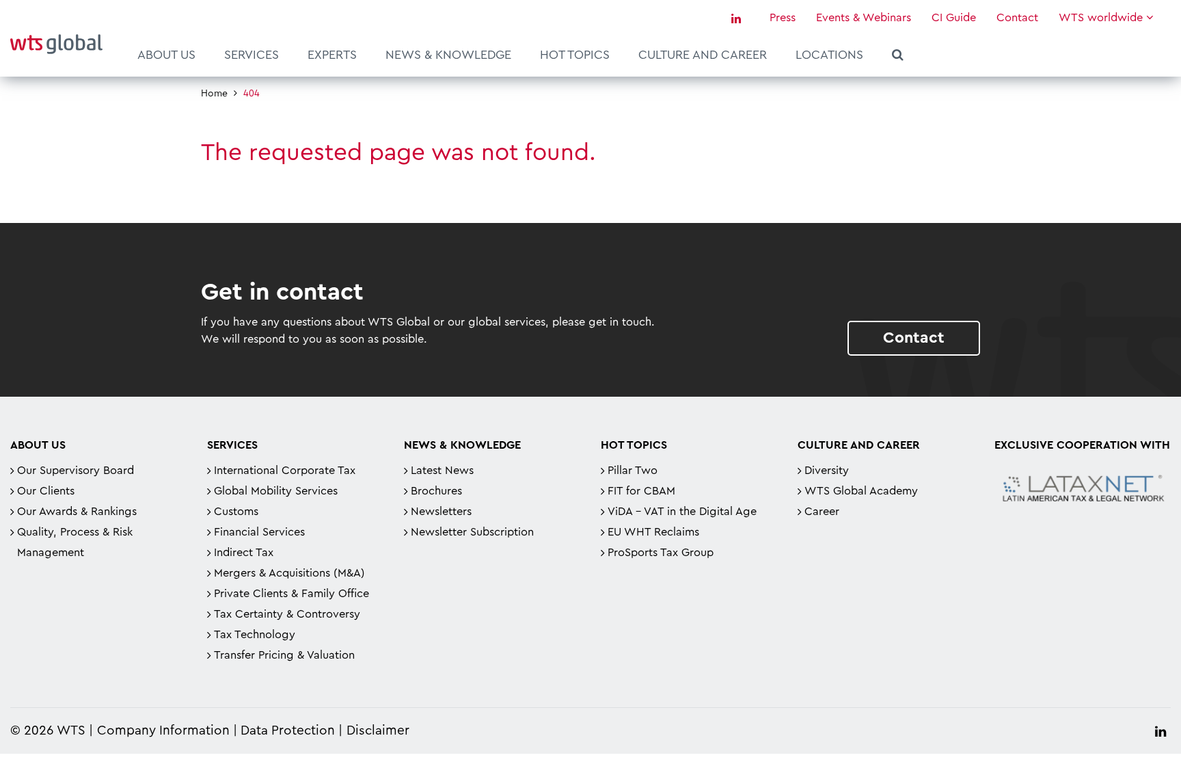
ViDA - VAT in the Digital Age (682, 511)
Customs (236, 511)
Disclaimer (378, 730)
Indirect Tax (243, 552)
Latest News (442, 470)
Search (898, 56)
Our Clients (45, 491)
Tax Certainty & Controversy (287, 614)
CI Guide (954, 17)
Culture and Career (702, 55)
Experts (332, 55)
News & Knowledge (448, 55)
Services (251, 55)
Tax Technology (254, 634)
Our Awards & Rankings (77, 511)
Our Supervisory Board (75, 470)
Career (821, 511)
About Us (166, 55)
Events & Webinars (863, 17)
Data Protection (288, 730)
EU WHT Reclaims (653, 532)
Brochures (436, 491)
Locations (829, 55)
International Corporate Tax (284, 470)
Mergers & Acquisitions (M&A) (289, 573)
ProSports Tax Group (661, 552)
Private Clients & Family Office (291, 593)
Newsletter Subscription (472, 532)
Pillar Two (632, 470)
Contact (1017, 17)
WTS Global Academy (861, 491)
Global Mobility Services (276, 491)
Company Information (163, 730)
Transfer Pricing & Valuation (284, 655)
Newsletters (441, 511)
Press (783, 17)
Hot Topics (575, 55)
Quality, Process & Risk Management (75, 542)
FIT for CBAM (641, 491)
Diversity (826, 470)
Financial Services (259, 532)
